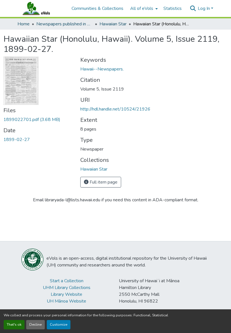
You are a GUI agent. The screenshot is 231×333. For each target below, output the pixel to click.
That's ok (14, 324)
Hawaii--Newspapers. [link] (102, 69)
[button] (41, 8)
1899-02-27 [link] (16, 139)
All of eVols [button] (141, 8)
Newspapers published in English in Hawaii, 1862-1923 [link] (64, 24)
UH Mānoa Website (66, 301)
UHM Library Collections (66, 288)
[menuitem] (143, 8)
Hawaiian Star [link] (112, 24)
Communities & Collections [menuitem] (97, 8)
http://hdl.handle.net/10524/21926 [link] (115, 109)
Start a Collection (66, 281)
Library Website (66, 294)
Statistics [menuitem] (172, 8)
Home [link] (23, 24)
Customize (58, 324)
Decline (35, 324)
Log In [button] (204, 8)
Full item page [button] (102, 182)
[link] (38, 119)
